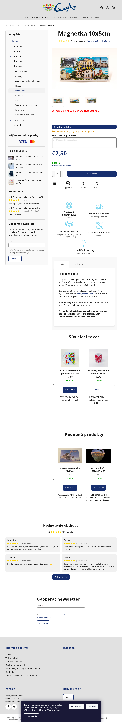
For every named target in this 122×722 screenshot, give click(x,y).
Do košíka (93, 174)
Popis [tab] (61, 264)
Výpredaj (18, 125)
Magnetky (19, 90)
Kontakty (9, 672)
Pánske (17, 51)
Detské (17, 56)
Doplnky (18, 61)
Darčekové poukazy (24, 114)
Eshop (15, 41)
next (115, 385)
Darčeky (18, 66)
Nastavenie (31, 716)
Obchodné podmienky (15, 665)
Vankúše (19, 95)
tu (63, 710)
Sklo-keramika (22, 71)
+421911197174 (12, 698)
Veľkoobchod (11, 658)
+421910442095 (12, 701)
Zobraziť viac (61, 577)
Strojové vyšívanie (13, 661)
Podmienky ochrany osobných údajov (23, 668)
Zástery (18, 76)
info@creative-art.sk (86, 293)
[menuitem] (25, 17)
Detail (97, 390)
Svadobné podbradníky (26, 105)
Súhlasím (91, 706)
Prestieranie (21, 110)
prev (54, 385)
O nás (8, 654)
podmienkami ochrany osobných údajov (26, 251)
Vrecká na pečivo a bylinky (27, 81)
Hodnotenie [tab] (79, 264)
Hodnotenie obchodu (61, 525)
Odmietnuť (76, 706)
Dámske (18, 46)
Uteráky (19, 100)
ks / (68, 697)
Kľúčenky (19, 86)
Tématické (19, 120)
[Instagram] (14, 707)
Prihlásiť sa (15, 259)
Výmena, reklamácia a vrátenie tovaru (23, 675)
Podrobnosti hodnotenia (98, 41)
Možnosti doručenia (61, 165)
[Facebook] (8, 707)
